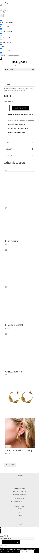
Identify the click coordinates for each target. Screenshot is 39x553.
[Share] (2, 545)
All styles (18, 88)
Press (19, 512)
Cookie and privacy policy (19, 501)
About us (19, 508)
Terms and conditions (19, 491)
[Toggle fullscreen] (4, 545)
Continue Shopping (11, 542)
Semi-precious (12, 90)
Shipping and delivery (19, 494)
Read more (29, 552)
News (5, 90)
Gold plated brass (27, 88)
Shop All (10, 465)
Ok (22, 552)
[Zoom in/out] (6, 545)
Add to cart (20, 108)
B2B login (20, 475)
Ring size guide (19, 498)
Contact (19, 519)
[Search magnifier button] (2, 15)
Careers (19, 515)
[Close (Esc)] (1, 545)
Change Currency (13, 56)
